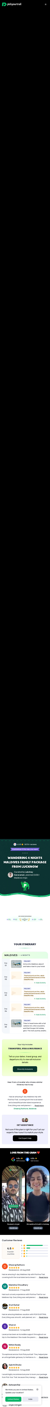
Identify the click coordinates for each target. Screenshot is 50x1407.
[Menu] (45, 4)
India (30, 1399)
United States (13, 1399)
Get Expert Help (25, 1138)
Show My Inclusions (25, 1069)
